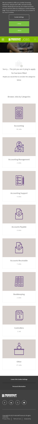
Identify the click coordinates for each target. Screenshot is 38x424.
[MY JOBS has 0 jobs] (33, 39)
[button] (19, 17)
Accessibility (27, 418)
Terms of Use (17, 418)
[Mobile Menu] (3, 39)
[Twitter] (17, 402)
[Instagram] (24, 402)
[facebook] (4, 402)
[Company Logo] (13, 395)
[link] (19, 39)
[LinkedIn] (11, 402)
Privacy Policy (6, 418)
